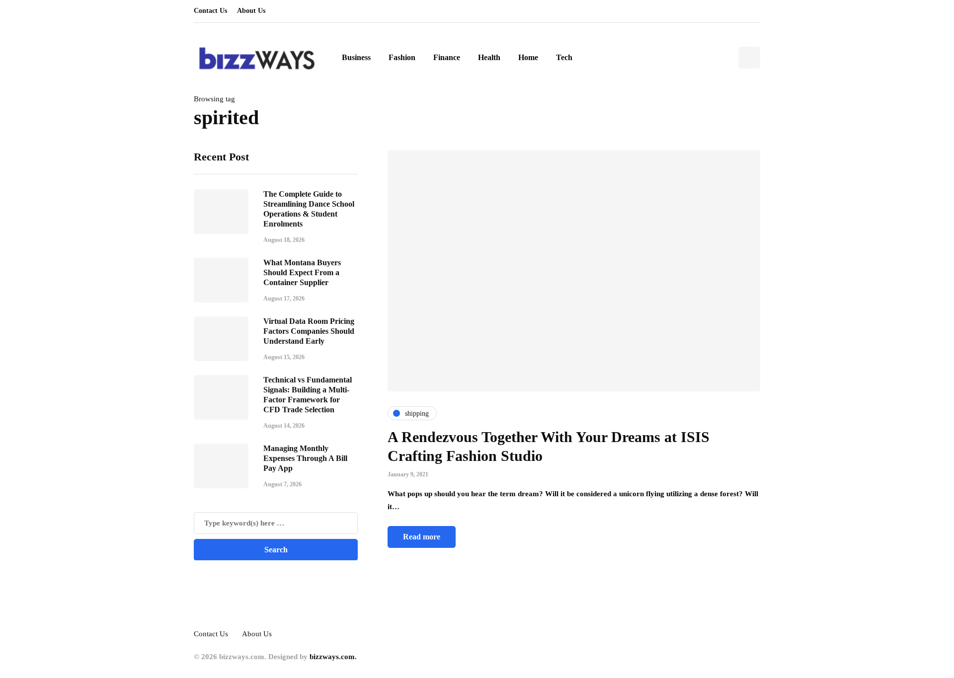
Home (528, 57)
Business (356, 57)
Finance (446, 57)
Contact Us (210, 10)
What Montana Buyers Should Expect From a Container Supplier (302, 272)
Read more (421, 536)
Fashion (402, 57)
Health (489, 57)
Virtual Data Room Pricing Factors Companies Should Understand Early (308, 330)
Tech (564, 57)
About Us (251, 10)
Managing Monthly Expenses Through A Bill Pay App (305, 458)
